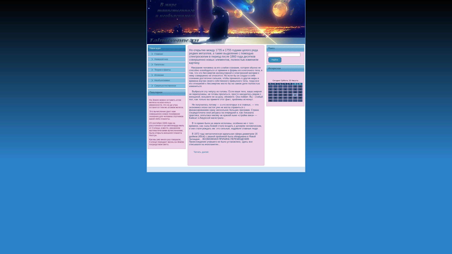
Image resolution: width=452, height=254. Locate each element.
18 (275, 95)
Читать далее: (201, 152)
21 (290, 95)
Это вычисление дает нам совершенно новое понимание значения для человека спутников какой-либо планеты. (166, 115)
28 (290, 98)
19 (280, 95)
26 (280, 98)
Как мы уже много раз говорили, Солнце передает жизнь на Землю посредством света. (166, 142)
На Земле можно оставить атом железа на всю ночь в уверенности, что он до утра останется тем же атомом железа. (166, 104)
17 (270, 95)
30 (300, 98)
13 (285, 92)
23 (300, 95)
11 (275, 92)
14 (290, 92)
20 (285, 95)
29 (295, 98)
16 (300, 92)
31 (270, 101)
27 (285, 98)
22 (295, 95)
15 (295, 92)
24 (270, 98)
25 (275, 98)
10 (270, 92)
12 (280, 92)
